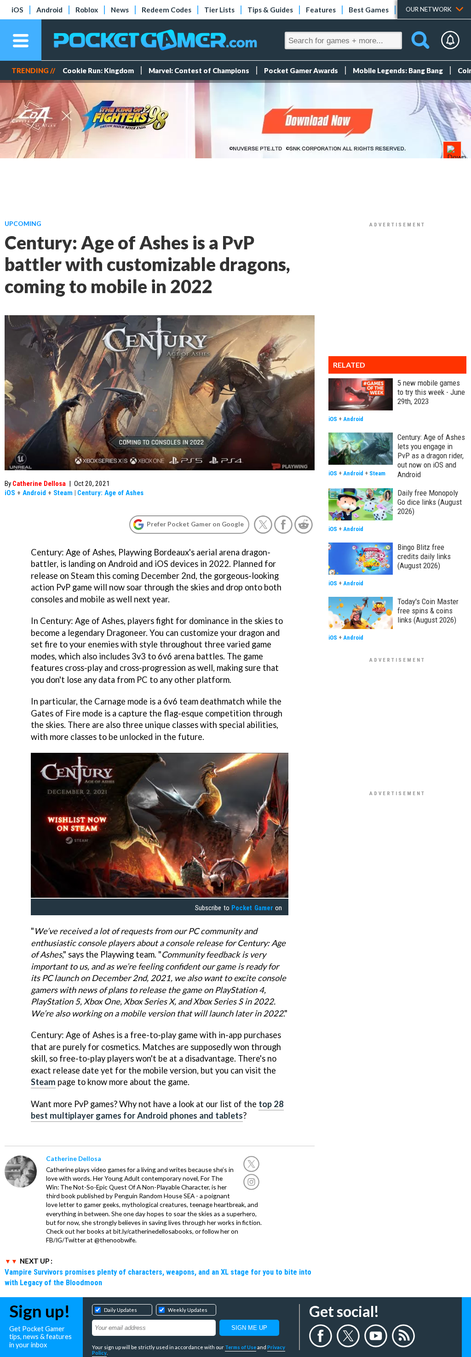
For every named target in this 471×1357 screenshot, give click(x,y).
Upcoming (23, 223)
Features (321, 10)
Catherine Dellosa (39, 483)
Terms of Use (240, 1347)
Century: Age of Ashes (110, 493)
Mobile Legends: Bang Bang (398, 70)
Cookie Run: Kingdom (98, 70)
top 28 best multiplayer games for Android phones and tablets (157, 1110)
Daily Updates (120, 1310)
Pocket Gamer (252, 908)
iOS (17, 10)
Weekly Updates (187, 1310)
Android (49, 10)
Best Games (369, 10)
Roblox (86, 10)
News (120, 10)
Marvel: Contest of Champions (199, 70)
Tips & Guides (270, 10)
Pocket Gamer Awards (301, 70)
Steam (63, 493)
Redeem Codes (166, 10)
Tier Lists (219, 10)
